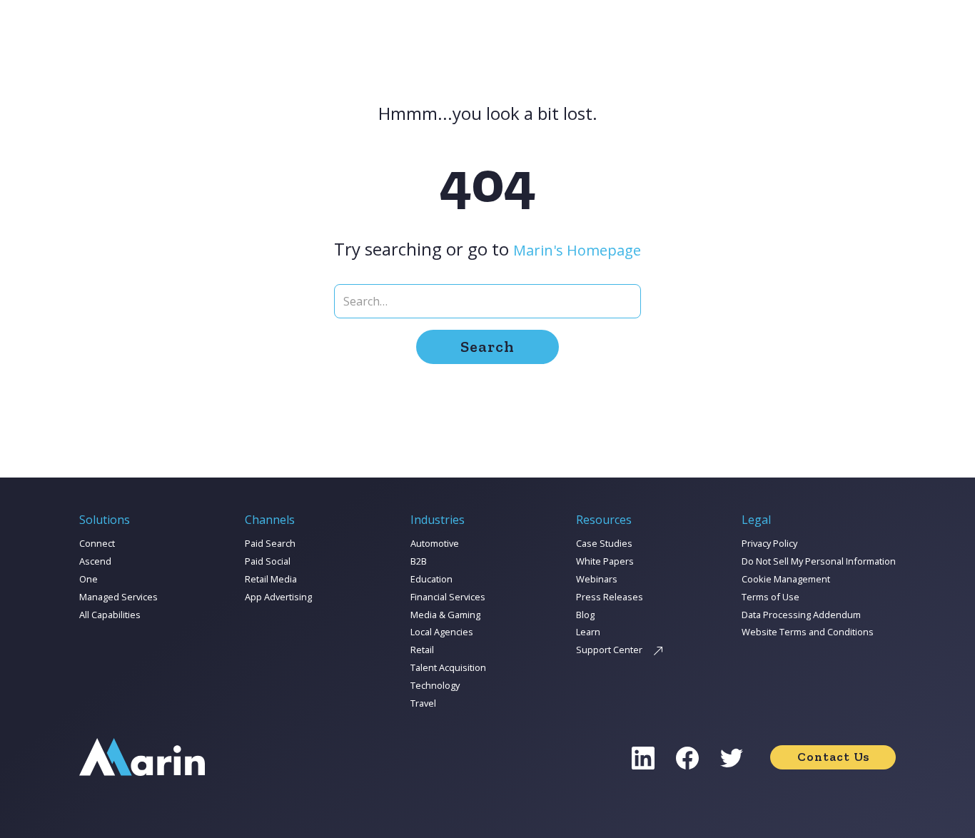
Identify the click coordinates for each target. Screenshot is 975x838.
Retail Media (271, 578)
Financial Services (447, 596)
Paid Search (270, 543)
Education (431, 578)
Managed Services (118, 596)
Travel (423, 703)
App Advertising (278, 596)
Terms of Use (770, 596)
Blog (585, 614)
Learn (588, 631)
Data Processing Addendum (801, 614)
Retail (422, 649)
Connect (97, 543)
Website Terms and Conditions (808, 631)
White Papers (605, 561)
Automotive (434, 543)
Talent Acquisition (448, 667)
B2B (418, 561)
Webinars (596, 578)
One (88, 578)
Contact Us (833, 756)
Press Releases (609, 596)
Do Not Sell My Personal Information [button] (819, 561)
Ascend (95, 561)
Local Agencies (441, 631)
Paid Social (268, 561)
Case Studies (604, 543)
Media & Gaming (445, 614)
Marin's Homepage (577, 250)
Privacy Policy (769, 543)
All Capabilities (110, 614)
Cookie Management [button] (786, 578)
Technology (435, 685)
